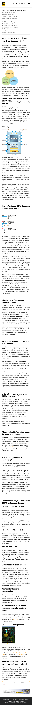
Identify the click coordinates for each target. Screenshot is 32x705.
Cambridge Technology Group (16, 701)
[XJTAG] (3, 4)
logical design (20, 655)
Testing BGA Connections (8, 24)
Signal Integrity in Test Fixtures (9, 18)
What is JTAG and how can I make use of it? (14, 10)
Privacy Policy (19, 702)
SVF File (4, 30)
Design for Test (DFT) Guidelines (10, 16)
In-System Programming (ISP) (11, 27)
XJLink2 (15, 620)
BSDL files (13, 447)
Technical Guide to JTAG (8, 14)
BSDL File (6, 28)
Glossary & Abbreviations (8, 32)
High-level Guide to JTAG (8, 12)
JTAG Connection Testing (8, 22)
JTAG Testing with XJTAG (8, 20)
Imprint (25, 702)
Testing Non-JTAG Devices (10, 25)
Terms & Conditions (10, 702)
